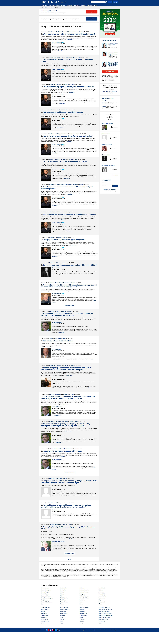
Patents (81, 617)
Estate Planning (64, 598)
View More (70, 39)
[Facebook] (50, 630)
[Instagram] (52, 630)
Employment (82, 594)
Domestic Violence (66, 31)
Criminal (62, 592)
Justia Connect (78, 630)
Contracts (64, 133)
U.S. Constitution (45, 609)
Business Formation (84, 590)
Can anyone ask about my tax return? (57, 341)
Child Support (52, 31)
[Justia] (47, 2)
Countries (82, 621)
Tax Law (57, 311)
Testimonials (102, 621)
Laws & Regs (76, 5)
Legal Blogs (82, 611)
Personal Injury (63, 602)
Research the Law (60, 5)
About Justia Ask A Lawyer (108, 99)
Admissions (101, 592)
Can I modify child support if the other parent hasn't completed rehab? (67, 60)
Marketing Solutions (92, 5)
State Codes (63, 611)
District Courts (44, 619)
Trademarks (82, 619)
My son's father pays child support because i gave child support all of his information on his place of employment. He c (69, 286)
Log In (110, 2)
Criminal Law (63, 159)
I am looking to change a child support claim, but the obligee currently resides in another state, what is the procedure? (66, 506)
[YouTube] (48, 630)
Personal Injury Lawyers (46, 602)
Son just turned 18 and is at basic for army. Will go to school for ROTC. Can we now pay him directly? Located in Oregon (69, 482)
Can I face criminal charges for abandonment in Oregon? (65, 161)
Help (94, 630)
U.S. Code (43, 611)
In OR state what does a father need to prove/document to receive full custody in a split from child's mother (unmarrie (68, 397)
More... (42, 604)
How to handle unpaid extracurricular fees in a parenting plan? (68, 136)
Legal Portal (84, 630)
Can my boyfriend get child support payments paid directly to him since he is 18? (68, 528)
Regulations (44, 613)
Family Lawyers (44, 600)
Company (90, 630)
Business (82, 588)
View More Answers (69, 305)
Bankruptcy (66, 365)
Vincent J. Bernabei (107, 123)
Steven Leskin (106, 155)
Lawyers (104, 106)
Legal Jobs (82, 609)
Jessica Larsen (106, 134)
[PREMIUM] (46, 47)
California (62, 615)
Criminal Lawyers (45, 594)
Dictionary (101, 590)
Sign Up (115, 2)
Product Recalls (83, 615)
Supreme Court (44, 615)
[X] (57, 630)
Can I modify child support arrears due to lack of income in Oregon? (69, 214)
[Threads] (54, 630)
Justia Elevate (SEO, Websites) (105, 615)
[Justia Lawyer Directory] (59, 630)
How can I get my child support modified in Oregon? (63, 112)
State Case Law (63, 613)
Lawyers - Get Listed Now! (110, 189)
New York (62, 619)
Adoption (51, 159)
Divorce (71, 421)
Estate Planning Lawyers (46, 598)
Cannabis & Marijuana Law (55, 421)
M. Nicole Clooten (107, 144)
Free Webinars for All (109, 40)
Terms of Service (99, 630)
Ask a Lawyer (52, 5)
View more (115, 175)
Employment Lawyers (46, 596)
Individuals (63, 588)
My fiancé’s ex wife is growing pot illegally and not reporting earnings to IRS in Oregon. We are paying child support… (65, 425)
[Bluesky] (56, 630)
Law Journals (102, 598)
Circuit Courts (44, 617)
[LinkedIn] (47, 630)
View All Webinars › (110, 71)
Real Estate (82, 600)
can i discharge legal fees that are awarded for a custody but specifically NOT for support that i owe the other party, (66, 369)
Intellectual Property (84, 596)
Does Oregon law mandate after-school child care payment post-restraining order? (67, 188)
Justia (42, 7)
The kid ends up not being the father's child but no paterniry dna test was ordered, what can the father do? (67, 314)
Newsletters (83, 5)
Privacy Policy (107, 630)
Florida (61, 617)
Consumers (104, 102)
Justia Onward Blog (103, 619)
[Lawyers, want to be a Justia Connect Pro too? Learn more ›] (63, 42)
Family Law (75, 31)
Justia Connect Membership (105, 609)
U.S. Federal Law (45, 607)
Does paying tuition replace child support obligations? (64, 239)
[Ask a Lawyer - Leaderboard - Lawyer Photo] (104, 127)
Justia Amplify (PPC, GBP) (104, 617)
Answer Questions (91, 19)
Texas (61, 621)
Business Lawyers (45, 592)
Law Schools (69, 5)
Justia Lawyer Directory (104, 611)
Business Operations (84, 592)
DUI (61, 596)
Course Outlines (102, 596)
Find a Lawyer (44, 5)
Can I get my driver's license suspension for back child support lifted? (70, 265)
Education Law (65, 57)
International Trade (84, 598)
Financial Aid (101, 594)
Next (69, 559)
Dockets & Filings (45, 621)
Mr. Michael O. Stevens (108, 165)
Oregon (52, 7)
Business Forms (83, 613)
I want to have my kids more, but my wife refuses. (62, 451)
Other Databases (84, 607)
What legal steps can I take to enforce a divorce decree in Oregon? (69, 34)
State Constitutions (64, 609)
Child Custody (59, 31)
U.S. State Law (64, 607)
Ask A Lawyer (47, 7)
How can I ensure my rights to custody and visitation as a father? (68, 87)
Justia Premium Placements (105, 613)
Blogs (100, 600)
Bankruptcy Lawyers (45, 590)
